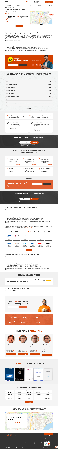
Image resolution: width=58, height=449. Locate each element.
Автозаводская (19, 390)
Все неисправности (29, 178)
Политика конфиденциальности (48, 447)
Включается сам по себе (38, 440)
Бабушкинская (28, 394)
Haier (25, 443)
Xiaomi (26, 441)
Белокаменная (38, 396)
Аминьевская (29, 392)
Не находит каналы (37, 443)
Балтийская (47, 394)
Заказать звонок (49, 2)
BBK (25, 442)
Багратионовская (38, 394)
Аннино (47, 392)
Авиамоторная (10, 390)
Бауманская (19, 396)
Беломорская (48, 396)
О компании (39, 5)
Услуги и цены (8, 5)
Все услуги (29, 108)
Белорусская (10, 398)
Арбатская (10, 394)
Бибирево (28, 398)
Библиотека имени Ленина (38, 398)
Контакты (50, 5)
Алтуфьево (19, 392)
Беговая (28, 396)
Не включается (36, 435)
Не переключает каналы (38, 441)
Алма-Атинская (10, 392)
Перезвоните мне (22, 64)
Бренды (18, 5)
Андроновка (38, 392)
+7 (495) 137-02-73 (28, 227)
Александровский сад (38, 390)
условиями (26, 145)
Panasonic (26, 440)
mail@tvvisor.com (46, 438)
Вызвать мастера (11, 354)
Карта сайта (17, 440)
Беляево (19, 398)
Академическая (28, 390)
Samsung (26, 435)
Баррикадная (10, 396)
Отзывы (29, 5)
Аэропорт (19, 394)
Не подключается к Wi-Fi (38, 442)
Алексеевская (47, 390)
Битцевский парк (47, 398)
